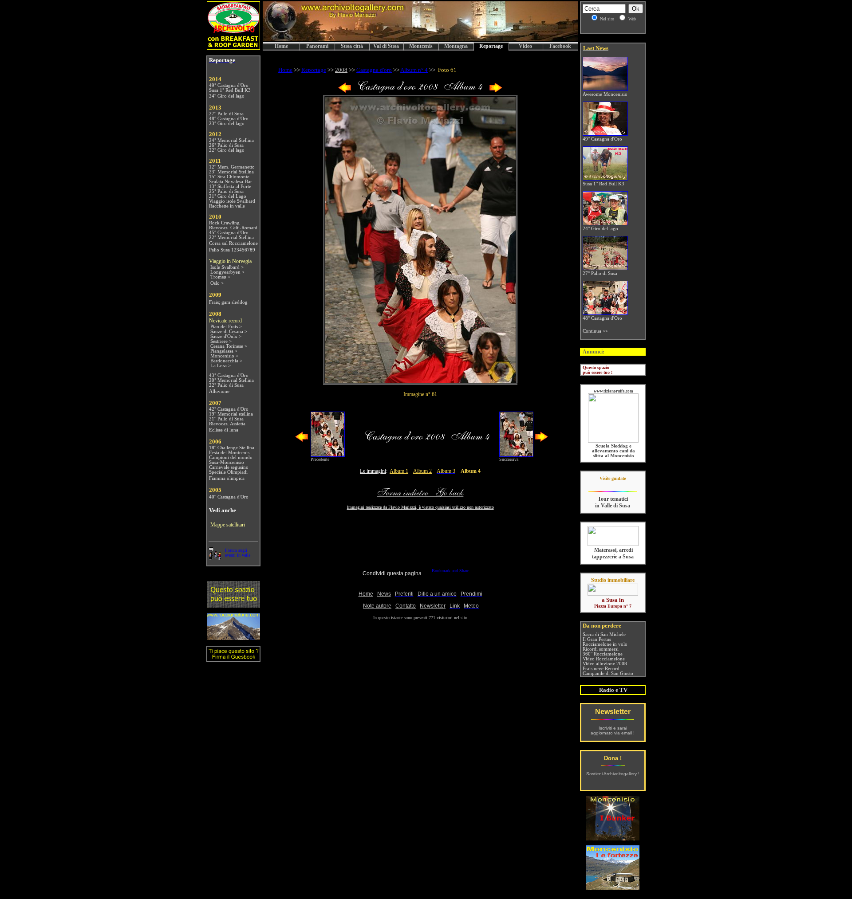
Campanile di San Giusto (608, 673)
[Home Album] (420, 91)
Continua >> (595, 331)
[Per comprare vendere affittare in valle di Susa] (613, 594)
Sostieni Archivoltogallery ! (612, 773)
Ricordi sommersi (601, 649)
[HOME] (420, 39)
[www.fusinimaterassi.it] (613, 544)
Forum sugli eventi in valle (237, 552)
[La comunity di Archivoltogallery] (214, 557)
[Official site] (613, 485)
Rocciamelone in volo (605, 644)
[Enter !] (233, 605)
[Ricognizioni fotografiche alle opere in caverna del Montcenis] (612, 838)
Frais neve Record (601, 668)
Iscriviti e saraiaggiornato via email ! (613, 730)
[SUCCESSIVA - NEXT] (496, 91)
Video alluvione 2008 (605, 663)
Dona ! (613, 758)
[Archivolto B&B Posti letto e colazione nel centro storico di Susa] (233, 47)
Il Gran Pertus (597, 639)
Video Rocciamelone (604, 658)
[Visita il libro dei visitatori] (233, 658)
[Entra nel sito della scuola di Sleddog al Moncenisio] (613, 441)
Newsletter (613, 711)
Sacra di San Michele (604, 634)
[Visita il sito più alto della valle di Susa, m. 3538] (233, 637)
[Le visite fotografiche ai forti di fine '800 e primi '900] (612, 887)
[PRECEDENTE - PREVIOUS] (345, 91)
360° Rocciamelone (603, 654)
